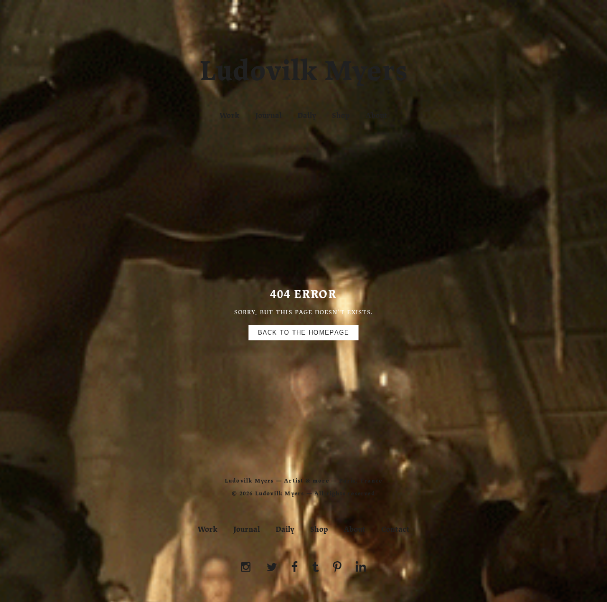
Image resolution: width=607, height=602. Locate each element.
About (376, 115)
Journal (268, 115)
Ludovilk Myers (304, 73)
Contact (395, 529)
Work (229, 115)
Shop (341, 115)
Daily (306, 115)
